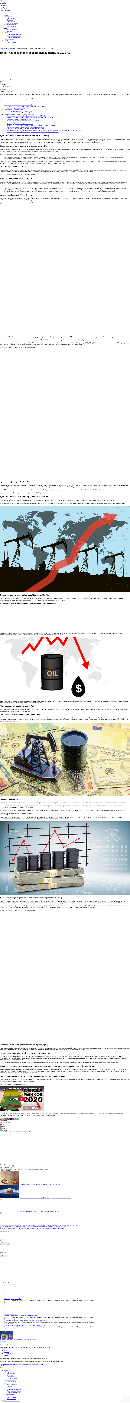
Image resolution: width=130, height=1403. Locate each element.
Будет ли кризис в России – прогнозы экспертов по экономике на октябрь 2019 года (41, 1226)
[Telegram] (18, 1119)
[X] (11, 1119)
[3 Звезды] (16, 1132)
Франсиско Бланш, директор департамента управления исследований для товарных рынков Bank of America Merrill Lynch (44, 130)
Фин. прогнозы (11, 26)
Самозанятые (11, 21)
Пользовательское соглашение (9, 1364)
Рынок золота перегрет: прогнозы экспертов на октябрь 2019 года (40, 1184)
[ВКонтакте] (1, 1119)
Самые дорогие (11, 42)
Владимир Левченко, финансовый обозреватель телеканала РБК (26, 128)
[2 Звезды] (9, 1132)
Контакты (6, 1352)
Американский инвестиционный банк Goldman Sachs (23, 120)
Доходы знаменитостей (14, 34)
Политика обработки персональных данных (32, 1364)
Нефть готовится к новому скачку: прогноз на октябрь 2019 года (39, 1211)
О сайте (6, 1350)
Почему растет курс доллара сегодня (25, 1339)
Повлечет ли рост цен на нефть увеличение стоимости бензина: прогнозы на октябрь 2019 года (49, 1225)
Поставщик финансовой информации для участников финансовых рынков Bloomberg (33, 132)
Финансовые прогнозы (12, 48)
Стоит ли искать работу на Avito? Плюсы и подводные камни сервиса (25, 1325)
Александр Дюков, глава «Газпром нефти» (20, 124)
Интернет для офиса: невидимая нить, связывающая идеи (21, 1315)
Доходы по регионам (13, 37)
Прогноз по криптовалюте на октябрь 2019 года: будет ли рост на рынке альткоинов (45, 1198)
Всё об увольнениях (13, 23)
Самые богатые (11, 44)
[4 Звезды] (23, 1132)
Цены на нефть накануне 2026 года (17, 108)
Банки (5, 28)
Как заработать (11, 18)
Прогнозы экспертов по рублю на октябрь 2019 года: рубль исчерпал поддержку (39, 1228)
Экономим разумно (9, 39)
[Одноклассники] (3, 1119)
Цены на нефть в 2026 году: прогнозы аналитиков (19, 114)
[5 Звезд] (29, 1132)
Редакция (6, 1355)
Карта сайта (7, 1353)
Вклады (9, 31)
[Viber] (13, 1119)
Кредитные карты (12, 29)
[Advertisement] (53, 66)
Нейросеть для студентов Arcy (13, 1299)
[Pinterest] (8, 1119)
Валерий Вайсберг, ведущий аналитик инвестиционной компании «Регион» (30, 117)
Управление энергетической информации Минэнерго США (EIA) (27, 116)
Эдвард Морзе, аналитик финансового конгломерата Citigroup (25, 127)
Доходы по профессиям (14, 36)
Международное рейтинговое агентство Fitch (20, 119)
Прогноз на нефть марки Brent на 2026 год (20, 113)
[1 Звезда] (3, 1132)
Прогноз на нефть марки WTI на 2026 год (19, 111)
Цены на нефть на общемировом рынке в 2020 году (19, 105)
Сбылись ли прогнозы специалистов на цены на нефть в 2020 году (27, 106)
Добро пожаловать (5, 10)
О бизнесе (10, 20)
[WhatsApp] (16, 1119)
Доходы (6, 32)
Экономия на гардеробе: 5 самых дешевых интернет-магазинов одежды (25, 1320)
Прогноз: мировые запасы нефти (13, 109)
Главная (6, 15)
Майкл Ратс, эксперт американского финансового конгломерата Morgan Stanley (31, 125)
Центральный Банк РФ (14, 122)
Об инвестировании (10, 24)
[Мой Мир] (6, 1119)
